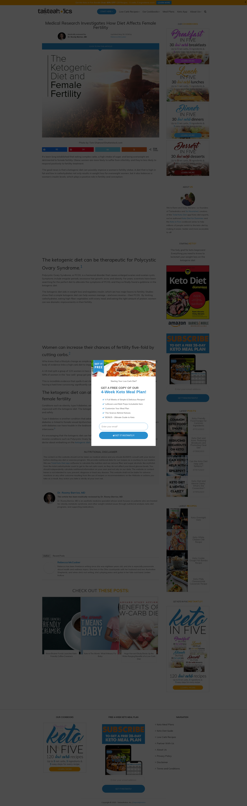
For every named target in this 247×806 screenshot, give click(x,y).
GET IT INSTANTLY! (124, 435)
